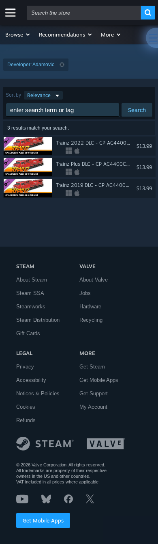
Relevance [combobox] (39, 95)
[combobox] (84, 13)
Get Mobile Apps (43, 520)
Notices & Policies (38, 393)
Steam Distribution (38, 320)
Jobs (85, 293)
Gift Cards (28, 333)
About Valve (93, 280)
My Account (93, 407)
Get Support (93, 393)
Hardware (90, 306)
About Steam (31, 280)
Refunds (26, 420)
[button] (18, 34)
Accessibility (31, 380)
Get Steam (92, 367)
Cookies (25, 407)
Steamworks (30, 306)
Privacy (25, 367)
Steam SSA (30, 293)
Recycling (90, 320)
